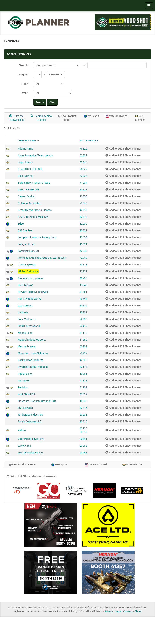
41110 (83, 332)
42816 (83, 407)
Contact (128, 611)
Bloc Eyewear (25, 175)
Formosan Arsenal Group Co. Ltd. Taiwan (42, 257)
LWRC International (29, 325)
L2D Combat (25, 305)
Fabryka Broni (26, 244)
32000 (83, 223)
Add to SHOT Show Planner (125, 148)
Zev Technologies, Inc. (30, 452)
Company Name (27, 140)
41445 (83, 162)
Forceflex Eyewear (28, 250)
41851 (83, 291)
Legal (118, 611)
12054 (83, 237)
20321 (83, 230)
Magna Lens (25, 332)
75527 (83, 169)
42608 (83, 360)
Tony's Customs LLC (29, 421)
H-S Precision (25, 285)
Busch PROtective (28, 189)
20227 (83, 189)
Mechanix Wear (27, 346)
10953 (83, 373)
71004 (83, 182)
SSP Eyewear (25, 407)
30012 (83, 432)
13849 (83, 285)
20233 (83, 305)
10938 (83, 400)
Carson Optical (26, 196)
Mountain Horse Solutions (33, 353)
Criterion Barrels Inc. (30, 203)
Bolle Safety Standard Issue (34, 182)
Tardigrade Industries (30, 414)
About (138, 611)
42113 (83, 366)
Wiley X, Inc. (25, 445)
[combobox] (56, 74)
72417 (83, 325)
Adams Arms (25, 148)
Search (23, 65)
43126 (83, 428)
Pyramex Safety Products (33, 366)
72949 (83, 257)
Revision (23, 387)
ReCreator (24, 380)
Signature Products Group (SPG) (37, 400)
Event (24, 93)
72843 (83, 203)
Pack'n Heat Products (30, 360)
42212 (83, 209)
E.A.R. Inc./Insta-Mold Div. (33, 216)
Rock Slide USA (26, 394)
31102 (83, 387)
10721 (83, 312)
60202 (83, 346)
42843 (83, 250)
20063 (83, 445)
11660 (83, 339)
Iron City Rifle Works (29, 298)
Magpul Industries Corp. (32, 339)
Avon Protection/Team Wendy (35, 155)
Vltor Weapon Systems (31, 438)
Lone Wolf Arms (27, 319)
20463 (83, 452)
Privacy (108, 611)
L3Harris (23, 312)
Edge (21, 223)
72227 (83, 175)
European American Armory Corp (37, 237)
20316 (83, 421)
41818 (83, 380)
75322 (83, 148)
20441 (83, 438)
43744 (83, 298)
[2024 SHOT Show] (39, 22)
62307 (83, 155)
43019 (83, 394)
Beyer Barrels (25, 162)
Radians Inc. (25, 373)
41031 (83, 244)
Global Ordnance (28, 271)
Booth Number (89, 140)
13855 (83, 196)
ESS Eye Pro (25, 230)
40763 (83, 278)
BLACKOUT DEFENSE (30, 169)
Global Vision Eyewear (31, 278)
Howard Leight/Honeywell (33, 291)
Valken (22, 430)
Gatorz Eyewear (27, 264)
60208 (83, 414)
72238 (83, 319)
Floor (24, 83)
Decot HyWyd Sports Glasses (35, 209)
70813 (83, 264)
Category (22, 74)
